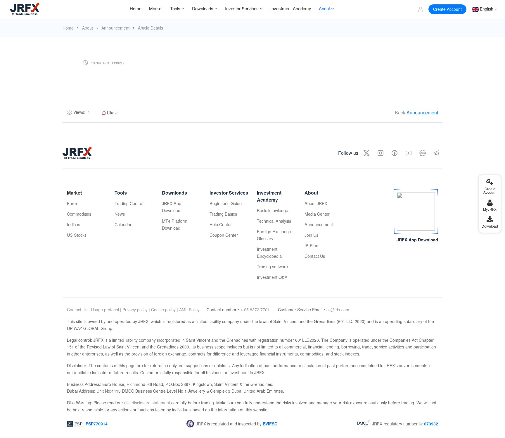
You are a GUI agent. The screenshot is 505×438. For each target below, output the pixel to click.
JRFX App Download (171, 206)
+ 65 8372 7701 (256, 309)
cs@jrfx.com (337, 309)
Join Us (311, 235)
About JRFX (316, 203)
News (120, 214)
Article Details (150, 28)
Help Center (221, 224)
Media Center (317, 214)
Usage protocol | (106, 309)
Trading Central (129, 203)
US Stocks (77, 235)
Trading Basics (223, 214)
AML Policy (189, 309)
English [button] (486, 9)
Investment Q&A (272, 277)
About (87, 28)
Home (68, 28)
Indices (73, 224)
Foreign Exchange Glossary (274, 234)
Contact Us (315, 256)
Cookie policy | (164, 309)
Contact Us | (78, 309)
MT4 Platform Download (174, 224)
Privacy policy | (136, 309)
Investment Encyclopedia (269, 252)
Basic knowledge (272, 210)
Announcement (115, 28)
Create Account (447, 9)
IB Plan (311, 245)
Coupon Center (224, 235)
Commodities (79, 214)
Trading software (272, 266)
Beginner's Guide (226, 203)
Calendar (123, 224)
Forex (72, 203)
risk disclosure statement (146, 403)
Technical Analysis (274, 221)
